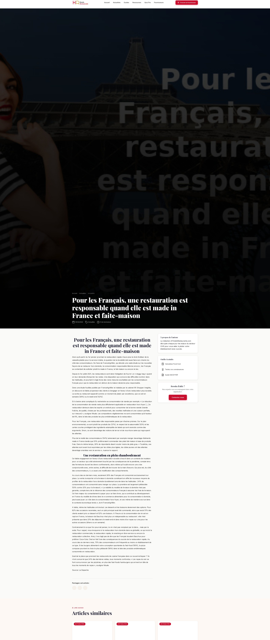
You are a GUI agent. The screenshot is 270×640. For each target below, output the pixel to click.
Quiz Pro (147, 2)
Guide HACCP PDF (171, 375)
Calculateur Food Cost (173, 364)
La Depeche (84, 570)
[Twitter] (80, 588)
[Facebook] (85, 588)
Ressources (136, 2)
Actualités (116, 2)
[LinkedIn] (74, 588)
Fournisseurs (159, 2)
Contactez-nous (178, 397)
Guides (126, 2)
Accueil (107, 2)
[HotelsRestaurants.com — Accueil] (82, 2)
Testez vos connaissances (174, 369)
